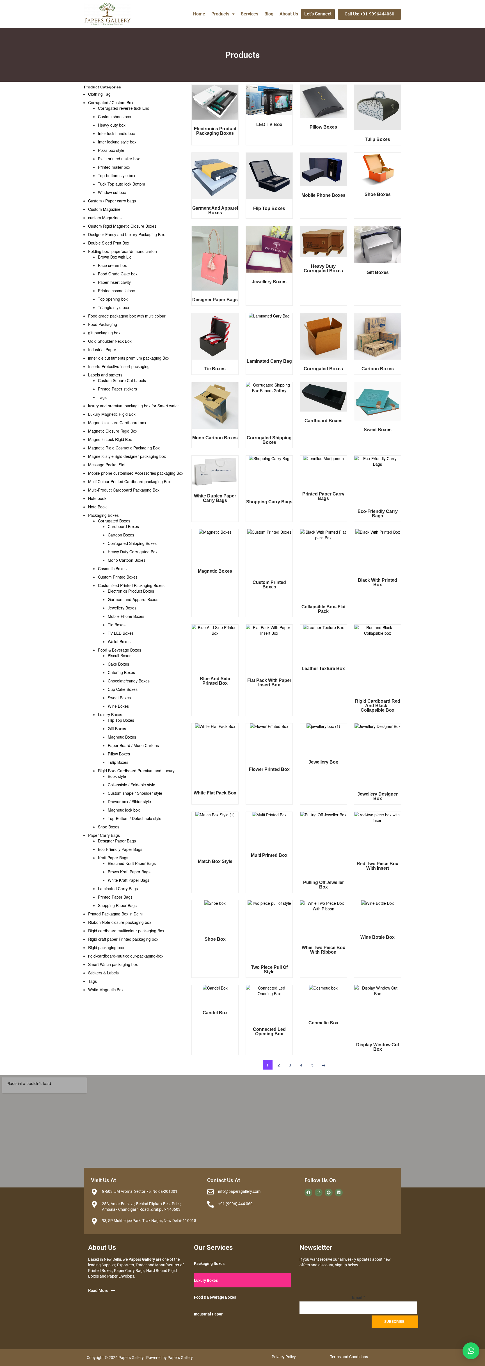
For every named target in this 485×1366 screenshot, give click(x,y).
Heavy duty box (111, 125)
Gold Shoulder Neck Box (110, 341)
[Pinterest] (329, 1192)
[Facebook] (308, 1192)
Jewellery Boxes (122, 608)
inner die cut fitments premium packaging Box (128, 358)
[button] (223, 14)
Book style (117, 776)
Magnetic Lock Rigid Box (110, 439)
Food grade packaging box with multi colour (127, 316)
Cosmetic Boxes (112, 568)
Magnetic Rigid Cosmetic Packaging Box (124, 448)
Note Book (97, 507)
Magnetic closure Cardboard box (117, 422)
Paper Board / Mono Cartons (133, 745)
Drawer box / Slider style (129, 801)
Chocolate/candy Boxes (129, 681)
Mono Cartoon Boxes (126, 560)
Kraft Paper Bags (113, 857)
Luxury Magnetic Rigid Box (112, 414)
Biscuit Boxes (119, 655)
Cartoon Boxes (121, 535)
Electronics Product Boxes (131, 591)
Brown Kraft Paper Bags (129, 871)
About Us (289, 14)
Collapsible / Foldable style (131, 784)
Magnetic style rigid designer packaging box (127, 456)
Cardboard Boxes (123, 526)
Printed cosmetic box (116, 290)
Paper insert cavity (114, 282)
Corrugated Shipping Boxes (132, 543)
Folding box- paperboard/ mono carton (122, 251)
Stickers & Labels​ (103, 973)
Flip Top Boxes (121, 720)
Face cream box (112, 265)
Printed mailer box (114, 167)
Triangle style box (113, 307)
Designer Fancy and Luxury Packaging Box (126, 234)
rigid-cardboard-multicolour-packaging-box (125, 956)
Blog (268, 14)
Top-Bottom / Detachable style (134, 818)
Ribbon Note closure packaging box (119, 922)
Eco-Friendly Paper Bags (120, 849)
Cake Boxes (118, 664)
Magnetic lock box (124, 810)
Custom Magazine (104, 209)
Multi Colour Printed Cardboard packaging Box (129, 481)
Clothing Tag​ (99, 94)
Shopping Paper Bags (117, 905)
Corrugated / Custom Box (110, 102)
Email (358, 1297)
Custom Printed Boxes (118, 577)
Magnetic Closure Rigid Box (112, 431)
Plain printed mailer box (119, 158)
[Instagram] (318, 1192)
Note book (97, 498)
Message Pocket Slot (106, 464)
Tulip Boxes (118, 762)
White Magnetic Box (105, 989)
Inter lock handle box (116, 133)
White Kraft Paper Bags (128, 880)
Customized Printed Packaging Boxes (131, 585)
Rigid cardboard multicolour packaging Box (126, 930)
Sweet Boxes (119, 697)
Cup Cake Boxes (123, 689)
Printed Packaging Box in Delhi (115, 914)
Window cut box (112, 192)
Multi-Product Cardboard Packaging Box (123, 490)
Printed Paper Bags (115, 897)
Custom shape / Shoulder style (135, 793)
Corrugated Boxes (114, 521)
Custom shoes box (114, 116)
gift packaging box (104, 332)
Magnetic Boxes (122, 737)
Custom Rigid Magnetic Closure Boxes (122, 226)
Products (220, 14)
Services (249, 14)
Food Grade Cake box (118, 274)
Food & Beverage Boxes (119, 650)
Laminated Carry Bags (118, 888)
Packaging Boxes (103, 515)
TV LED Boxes (121, 633)
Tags (102, 397)
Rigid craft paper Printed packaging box (123, 939)
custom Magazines (105, 217)
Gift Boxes (117, 728)
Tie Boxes (116, 624)
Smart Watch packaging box (113, 964)
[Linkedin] (339, 1192)
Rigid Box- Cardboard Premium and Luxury (136, 770)
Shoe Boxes (108, 827)
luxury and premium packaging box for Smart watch (134, 405)
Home (199, 14)
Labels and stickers (105, 375)
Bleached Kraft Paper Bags (132, 863)
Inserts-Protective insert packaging (119, 366)
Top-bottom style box (116, 175)
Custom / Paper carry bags (112, 201)
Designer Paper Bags (117, 841)
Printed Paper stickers (117, 389)
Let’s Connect (317, 14)
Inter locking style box (117, 142)
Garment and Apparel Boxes (133, 599)
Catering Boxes (121, 672)
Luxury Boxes (110, 714)
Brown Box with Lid (115, 257)
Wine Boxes (118, 706)
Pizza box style (111, 150)
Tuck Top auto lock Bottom (121, 184)
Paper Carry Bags (104, 835)
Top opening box (113, 299)
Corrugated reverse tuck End (123, 108)
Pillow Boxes (119, 754)
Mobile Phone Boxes (126, 616)
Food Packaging (102, 324)
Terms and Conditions (349, 1356)
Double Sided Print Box (108, 243)
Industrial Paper (102, 349)
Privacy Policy (284, 1356)
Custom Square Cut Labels (122, 380)
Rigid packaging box (106, 947)
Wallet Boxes (119, 641)
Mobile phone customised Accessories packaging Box (135, 473)
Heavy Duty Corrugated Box (132, 551)
